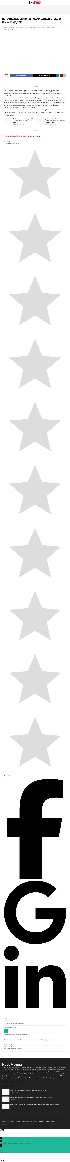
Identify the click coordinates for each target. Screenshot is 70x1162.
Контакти (17, 1121)
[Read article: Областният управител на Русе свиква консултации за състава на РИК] (5, 1099)
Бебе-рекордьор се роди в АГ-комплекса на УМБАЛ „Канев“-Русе (23, 120)
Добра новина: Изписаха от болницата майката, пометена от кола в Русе (55, 120)
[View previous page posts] (33, 130)
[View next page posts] (36, 130)
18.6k (23, 124)
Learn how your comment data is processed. (40, 1040)
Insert (2, 1161)
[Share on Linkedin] (57, 75)
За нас (4, 1121)
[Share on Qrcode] (61, 75)
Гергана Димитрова (9, 27)
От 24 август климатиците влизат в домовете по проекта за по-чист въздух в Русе (34, 1104)
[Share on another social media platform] (64, 75)
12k (55, 124)
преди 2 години (22, 27)
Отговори (3, 1152)
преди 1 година (49, 124)
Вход (5, 1019)
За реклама (10, 1121)
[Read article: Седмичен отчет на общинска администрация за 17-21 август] (5, 1092)
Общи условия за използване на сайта (32, 1121)
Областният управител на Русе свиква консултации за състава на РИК (31, 1097)
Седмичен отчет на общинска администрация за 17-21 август (28, 1090)
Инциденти (32, 27)
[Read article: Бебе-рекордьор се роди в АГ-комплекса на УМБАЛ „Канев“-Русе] (8, 121)
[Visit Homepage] (35, 3)
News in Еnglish (49, 1121)
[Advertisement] (35, 8)
